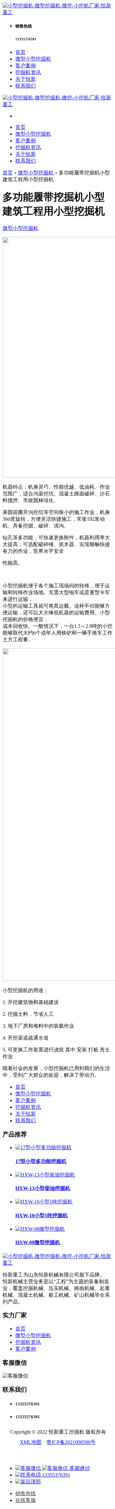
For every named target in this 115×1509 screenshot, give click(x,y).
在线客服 (25, 1500)
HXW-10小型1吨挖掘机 (41, 1215)
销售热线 (25, 1493)
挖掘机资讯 (28, 72)
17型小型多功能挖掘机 (40, 1161)
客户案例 (25, 65)
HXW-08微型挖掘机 (37, 1242)
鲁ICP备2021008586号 (71, 1442)
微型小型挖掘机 (33, 59)
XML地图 (31, 1442)
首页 (20, 52)
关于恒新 (25, 79)
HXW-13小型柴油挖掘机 (42, 1188)
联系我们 (25, 86)
